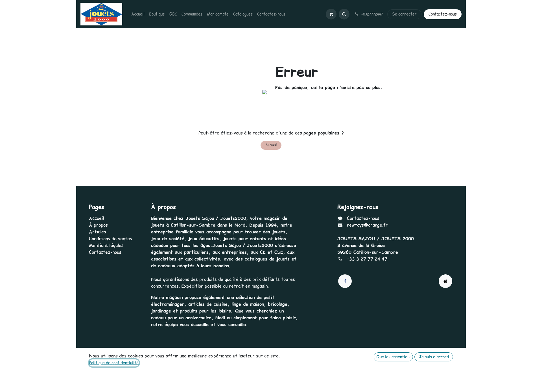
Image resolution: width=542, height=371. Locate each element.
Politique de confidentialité (114, 363)
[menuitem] (138, 14)
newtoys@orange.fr (367, 225)
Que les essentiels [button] (393, 357)
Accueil (271, 145)
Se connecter (404, 14)
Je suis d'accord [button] (434, 357)
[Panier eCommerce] (331, 14)
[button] (344, 14)
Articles (97, 232)
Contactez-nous (443, 14)
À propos (98, 225)
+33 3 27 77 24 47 (367, 259)
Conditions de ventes (110, 238)
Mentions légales (106, 245)
